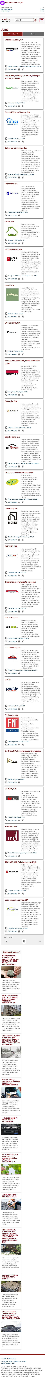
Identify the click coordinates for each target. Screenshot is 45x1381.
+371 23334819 (12, 641)
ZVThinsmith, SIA (12, 323)
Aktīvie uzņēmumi (6, 9)
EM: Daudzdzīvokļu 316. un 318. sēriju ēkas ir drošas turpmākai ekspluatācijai (10, 999)
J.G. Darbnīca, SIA (13, 648)
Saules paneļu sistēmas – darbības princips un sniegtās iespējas (11, 1082)
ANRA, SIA (9, 221)
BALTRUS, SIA (11, 546)
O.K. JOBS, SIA (11, 618)
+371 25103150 (12, 215)
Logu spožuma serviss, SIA (16, 900)
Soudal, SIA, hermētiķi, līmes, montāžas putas (22, 362)
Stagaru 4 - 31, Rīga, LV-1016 (16, 240)
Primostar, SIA (11, 184)
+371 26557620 (12, 820)
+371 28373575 (12, 279)
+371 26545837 (12, 673)
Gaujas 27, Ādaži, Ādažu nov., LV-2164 (19, 427)
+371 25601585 (12, 576)
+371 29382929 (12, 782)
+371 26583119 (12, 540)
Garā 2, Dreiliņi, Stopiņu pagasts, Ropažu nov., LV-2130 (24, 66)
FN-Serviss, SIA (11, 715)
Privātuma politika (8, 1363)
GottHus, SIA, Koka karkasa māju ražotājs (23, 751)
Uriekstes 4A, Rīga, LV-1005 (16, 706)
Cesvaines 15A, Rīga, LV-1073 (17, 572)
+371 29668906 (12, 316)
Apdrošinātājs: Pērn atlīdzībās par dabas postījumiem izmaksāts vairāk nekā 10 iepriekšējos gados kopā (11, 1040)
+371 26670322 (12, 502)
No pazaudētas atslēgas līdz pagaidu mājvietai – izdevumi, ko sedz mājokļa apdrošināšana (10, 960)
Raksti (33, 34)
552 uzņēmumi (13, 34)
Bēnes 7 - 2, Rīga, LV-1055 (15, 351)
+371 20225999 (12, 894)
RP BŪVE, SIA (10, 789)
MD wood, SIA (11, 826)
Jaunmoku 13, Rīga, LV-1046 (16, 103)
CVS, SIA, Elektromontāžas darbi (19, 473)
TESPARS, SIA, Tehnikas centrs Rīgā (20, 862)
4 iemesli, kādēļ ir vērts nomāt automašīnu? (9, 1119)
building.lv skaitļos (14, 3)
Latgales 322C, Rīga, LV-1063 (17, 890)
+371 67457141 (12, 106)
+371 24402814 (12, 466)
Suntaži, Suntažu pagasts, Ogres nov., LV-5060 (22, 853)
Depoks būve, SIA (12, 437)
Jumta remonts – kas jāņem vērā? (9, 1196)
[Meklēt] (35, 20)
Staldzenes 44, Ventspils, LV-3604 (18, 638)
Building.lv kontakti (8, 1358)
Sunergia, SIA (11, 401)
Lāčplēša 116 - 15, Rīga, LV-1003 (17, 928)
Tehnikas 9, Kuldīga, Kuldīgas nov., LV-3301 (21, 537)
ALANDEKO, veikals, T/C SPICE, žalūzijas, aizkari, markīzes (22, 76)
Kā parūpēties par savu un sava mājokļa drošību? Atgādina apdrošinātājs (10, 1158)
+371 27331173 (12, 142)
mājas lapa (23, 69)
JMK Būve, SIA (11, 508)
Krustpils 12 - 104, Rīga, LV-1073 (17, 392)
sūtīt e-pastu (19, 69)
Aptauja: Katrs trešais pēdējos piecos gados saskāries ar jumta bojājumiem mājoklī (11, 1315)
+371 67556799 (12, 745)
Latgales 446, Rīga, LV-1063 (16, 138)
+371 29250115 (12, 856)
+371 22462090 (12, 931)
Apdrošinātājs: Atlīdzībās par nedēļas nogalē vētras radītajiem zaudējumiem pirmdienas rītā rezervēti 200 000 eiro (10, 1236)
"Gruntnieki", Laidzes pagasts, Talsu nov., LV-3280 (23, 499)
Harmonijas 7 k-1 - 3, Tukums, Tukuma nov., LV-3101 (23, 463)
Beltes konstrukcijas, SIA (16, 148)
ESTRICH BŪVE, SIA (13, 249)
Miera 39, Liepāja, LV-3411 (16, 313)
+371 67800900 (12, 69)
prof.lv (8, 679)
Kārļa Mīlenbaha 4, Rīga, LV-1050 (18, 212)
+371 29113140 (12, 177)
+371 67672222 (12, 709)
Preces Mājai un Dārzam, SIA (17, 112)
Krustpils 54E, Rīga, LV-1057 (16, 817)
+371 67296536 (12, 395)
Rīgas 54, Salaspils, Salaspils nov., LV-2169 (21, 174)
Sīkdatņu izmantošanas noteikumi (13, 1361)
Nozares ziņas (6, 11)
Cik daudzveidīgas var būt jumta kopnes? (10, 1277)
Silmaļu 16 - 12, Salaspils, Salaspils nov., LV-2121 (22, 276)
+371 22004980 (12, 431)
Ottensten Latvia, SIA (14, 40)
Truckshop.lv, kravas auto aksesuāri (20, 582)
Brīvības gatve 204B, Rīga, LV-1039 (18, 741)
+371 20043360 (12, 243)
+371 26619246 (12, 354)
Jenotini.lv (9, 285)
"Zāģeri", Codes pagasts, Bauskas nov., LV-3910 (22, 670)
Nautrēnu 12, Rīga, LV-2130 (16, 779)
